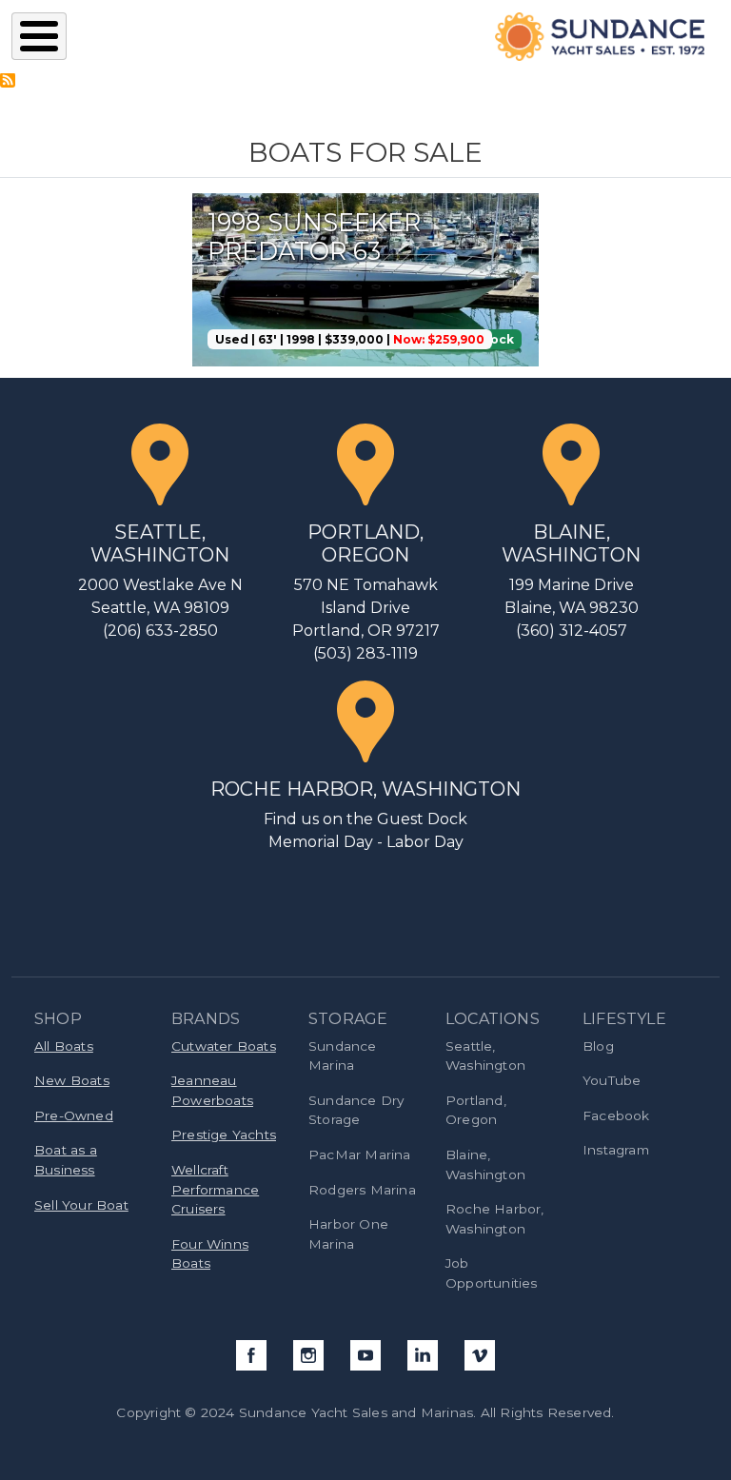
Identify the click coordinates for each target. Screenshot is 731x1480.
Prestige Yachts (223, 1134)
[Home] (590, 37)
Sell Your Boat (81, 1205)
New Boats (71, 1080)
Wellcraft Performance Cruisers (215, 1189)
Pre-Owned (73, 1115)
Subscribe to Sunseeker (7, 80)
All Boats (63, 1046)
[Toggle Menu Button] (39, 36)
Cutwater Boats (223, 1046)
